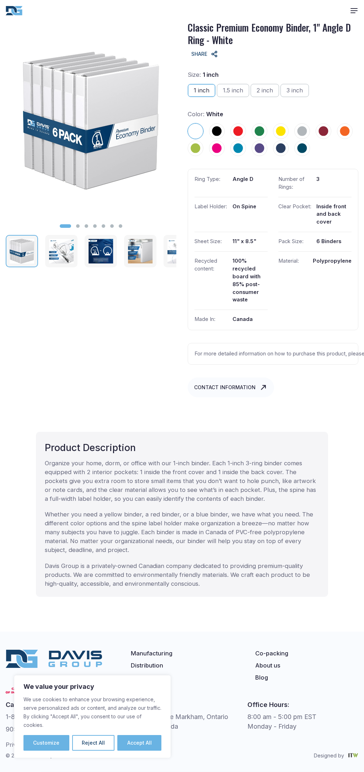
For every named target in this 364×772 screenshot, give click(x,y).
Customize (46, 743)
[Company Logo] (14, 10)
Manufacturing (151, 653)
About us (267, 665)
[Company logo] (54, 659)
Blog (261, 677)
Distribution (147, 665)
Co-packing (271, 653)
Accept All (139, 743)
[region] (92, 716)
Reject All (93, 743)
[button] (65, 226)
